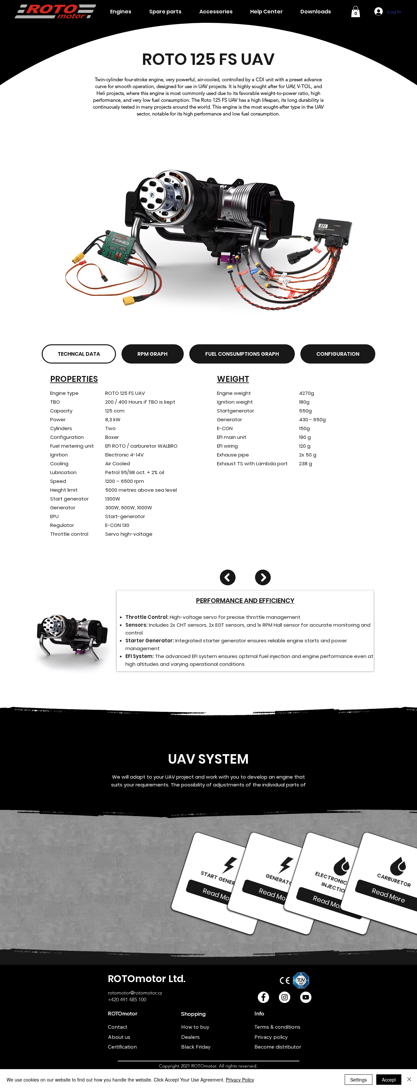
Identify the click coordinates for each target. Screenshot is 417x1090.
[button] (355, 11)
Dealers (190, 1037)
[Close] (409, 1079)
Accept (389, 1079)
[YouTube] (305, 997)
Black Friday (196, 1046)
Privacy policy (271, 1037)
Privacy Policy (240, 1079)
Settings (358, 1079)
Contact (117, 1026)
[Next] (263, 577)
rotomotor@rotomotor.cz (135, 993)
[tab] (79, 354)
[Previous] (227, 577)
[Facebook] (263, 997)
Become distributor (277, 1046)
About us (119, 1037)
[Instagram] (284, 997)
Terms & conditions (277, 1026)
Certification (122, 1046)
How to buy (195, 1026)
